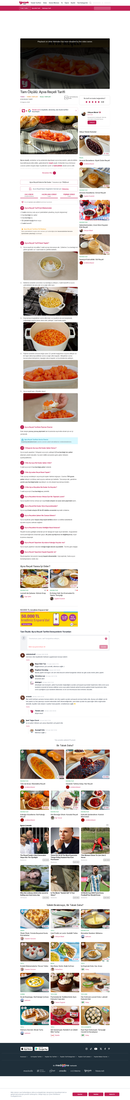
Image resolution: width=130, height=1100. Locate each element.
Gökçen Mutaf (93, 112)
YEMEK (22, 96)
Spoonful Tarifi (36, 8)
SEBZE (22, 930)
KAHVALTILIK (24, 590)
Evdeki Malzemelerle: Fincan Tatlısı (34, 966)
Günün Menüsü (54, 3)
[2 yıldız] (89, 102)
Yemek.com (39, 711)
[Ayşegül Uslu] (32, 731)
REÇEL (81, 157)
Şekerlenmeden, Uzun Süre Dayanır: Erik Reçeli (93, 226)
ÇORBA (22, 994)
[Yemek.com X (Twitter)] (101, 1049)
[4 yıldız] (95, 102)
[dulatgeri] (32, 683)
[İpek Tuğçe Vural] (22, 721)
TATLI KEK (54, 994)
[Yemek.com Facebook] (105, 1049)
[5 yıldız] (98, 102)
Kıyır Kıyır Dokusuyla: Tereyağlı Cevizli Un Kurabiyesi (93, 1031)
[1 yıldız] (86, 102)
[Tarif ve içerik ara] (90, 3)
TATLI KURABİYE (86, 1027)
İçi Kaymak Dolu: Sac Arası (91, 966)
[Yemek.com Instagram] (86, 1049)
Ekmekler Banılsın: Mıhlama (91, 933)
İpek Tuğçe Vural (32, 720)
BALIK (52, 963)
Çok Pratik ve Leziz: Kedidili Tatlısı (64, 933)
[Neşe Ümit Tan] (32, 664)
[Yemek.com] (24, 2)
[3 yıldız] (92, 102)
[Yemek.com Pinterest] (109, 1049)
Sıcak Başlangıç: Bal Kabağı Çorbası (34, 997)
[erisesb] (22, 697)
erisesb (29, 696)
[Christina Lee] (32, 677)
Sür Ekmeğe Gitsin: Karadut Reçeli (64, 815)
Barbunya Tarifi (46, 8)
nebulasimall (30, 654)
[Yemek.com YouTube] (95, 1049)
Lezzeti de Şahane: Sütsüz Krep (33, 593)
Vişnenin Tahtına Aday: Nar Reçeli (79, 784)
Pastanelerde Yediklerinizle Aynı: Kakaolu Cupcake (64, 998)
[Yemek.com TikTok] (91, 1049)
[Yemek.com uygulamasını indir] (26, 1049)
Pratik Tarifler (24, 8)
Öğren (67, 3)
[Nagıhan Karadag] (32, 671)
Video (45, 3)
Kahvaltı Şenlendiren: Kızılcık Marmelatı (92, 816)
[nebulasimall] (22, 655)
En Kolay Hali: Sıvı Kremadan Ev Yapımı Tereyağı (62, 594)
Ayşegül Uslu (40, 730)
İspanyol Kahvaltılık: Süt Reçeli (91, 259)
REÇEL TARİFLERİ (45, 96)
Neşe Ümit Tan (40, 664)
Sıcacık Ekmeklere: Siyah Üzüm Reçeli (94, 160)
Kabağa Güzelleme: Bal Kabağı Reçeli (32, 816)
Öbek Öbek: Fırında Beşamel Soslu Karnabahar (34, 934)
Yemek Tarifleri (36, 3)
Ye (62, 3)
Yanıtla (28, 660)
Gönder (103, 647)
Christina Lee (40, 676)
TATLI (52, 930)
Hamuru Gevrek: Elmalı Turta (31, 1030)
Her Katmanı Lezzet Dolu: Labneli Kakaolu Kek (94, 998)
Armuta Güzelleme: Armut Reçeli (92, 193)
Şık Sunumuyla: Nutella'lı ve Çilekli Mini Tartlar (64, 1031)
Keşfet (73, 3)
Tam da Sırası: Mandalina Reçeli (32, 784)
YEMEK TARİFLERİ (32, 96)
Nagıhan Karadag (41, 670)
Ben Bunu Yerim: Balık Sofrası (62, 966)
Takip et (91, 122)
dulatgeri (38, 682)
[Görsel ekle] (106, 638)
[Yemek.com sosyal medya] (62, 1065)
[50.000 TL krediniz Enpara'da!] (49, 619)
